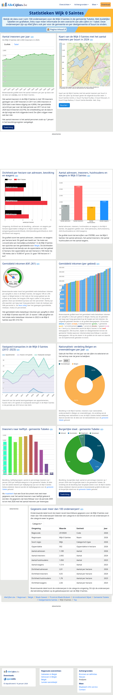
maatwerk (9, 493)
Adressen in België (49, 677)
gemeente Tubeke (85, 489)
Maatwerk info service (88, 687)
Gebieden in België (49, 674)
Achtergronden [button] (80, 4)
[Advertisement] (56, 152)
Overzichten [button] (64, 4)
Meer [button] (94, 4)
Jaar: (60, 361)
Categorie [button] (36, 524)
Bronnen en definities (88, 674)
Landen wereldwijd (49, 682)
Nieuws (82, 677)
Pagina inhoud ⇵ (58, 29)
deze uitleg (23, 305)
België (37, 245)
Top (75, 600)
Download (105, 4)
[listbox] (67, 360)
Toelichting (8, 127)
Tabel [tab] (16, 44)
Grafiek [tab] (7, 44)
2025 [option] (66, 361)
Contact (82, 689)
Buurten (63, 105)
